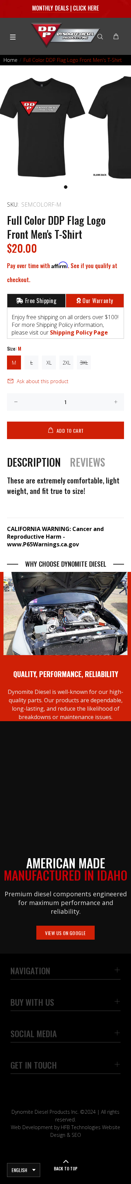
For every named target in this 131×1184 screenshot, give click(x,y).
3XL (84, 362)
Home (10, 60)
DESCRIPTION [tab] (34, 462)
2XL (67, 362)
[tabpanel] (65, 128)
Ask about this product (42, 381)
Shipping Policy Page (79, 332)
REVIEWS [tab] (87, 462)
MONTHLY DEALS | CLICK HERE (65, 8)
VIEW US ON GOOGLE (65, 933)
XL (49, 362)
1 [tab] (65, 187)
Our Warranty (97, 300)
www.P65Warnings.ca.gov (43, 544)
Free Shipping (40, 300)
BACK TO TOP (66, 1168)
